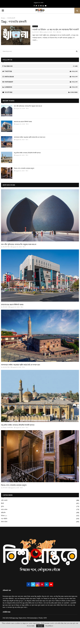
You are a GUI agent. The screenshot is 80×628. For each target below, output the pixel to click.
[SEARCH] (76, 51)
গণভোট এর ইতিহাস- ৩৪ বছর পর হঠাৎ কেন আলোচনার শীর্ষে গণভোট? (55, 29)
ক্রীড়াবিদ (3, 512)
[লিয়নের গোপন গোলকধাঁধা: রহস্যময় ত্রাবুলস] (6, 173)
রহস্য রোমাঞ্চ (4, 509)
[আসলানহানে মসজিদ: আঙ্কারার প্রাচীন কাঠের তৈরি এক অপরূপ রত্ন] (6, 141)
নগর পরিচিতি (4, 519)
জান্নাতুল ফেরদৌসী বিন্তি (8, 427)
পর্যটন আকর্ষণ (4, 500)
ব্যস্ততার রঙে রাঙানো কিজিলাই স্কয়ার (23, 121)
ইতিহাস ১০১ (4, 515)
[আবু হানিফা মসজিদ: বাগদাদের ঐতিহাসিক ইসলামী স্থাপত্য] (6, 157)
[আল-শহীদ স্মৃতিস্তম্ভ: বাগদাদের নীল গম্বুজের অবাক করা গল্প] (6, 110)
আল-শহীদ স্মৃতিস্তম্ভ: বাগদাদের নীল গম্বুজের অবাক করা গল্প (28, 106)
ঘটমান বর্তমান (35, 26)
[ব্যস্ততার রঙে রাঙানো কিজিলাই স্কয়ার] (6, 126)
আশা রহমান (36, 32)
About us (7, 590)
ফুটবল (2, 506)
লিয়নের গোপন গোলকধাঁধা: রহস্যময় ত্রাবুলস (24, 168)
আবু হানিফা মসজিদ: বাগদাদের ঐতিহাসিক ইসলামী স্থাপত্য (27, 153)
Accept (40, 626)
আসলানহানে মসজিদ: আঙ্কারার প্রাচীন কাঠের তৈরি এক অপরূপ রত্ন (29, 137)
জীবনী (2, 503)
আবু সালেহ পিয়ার (6, 247)
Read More (49, 626)
